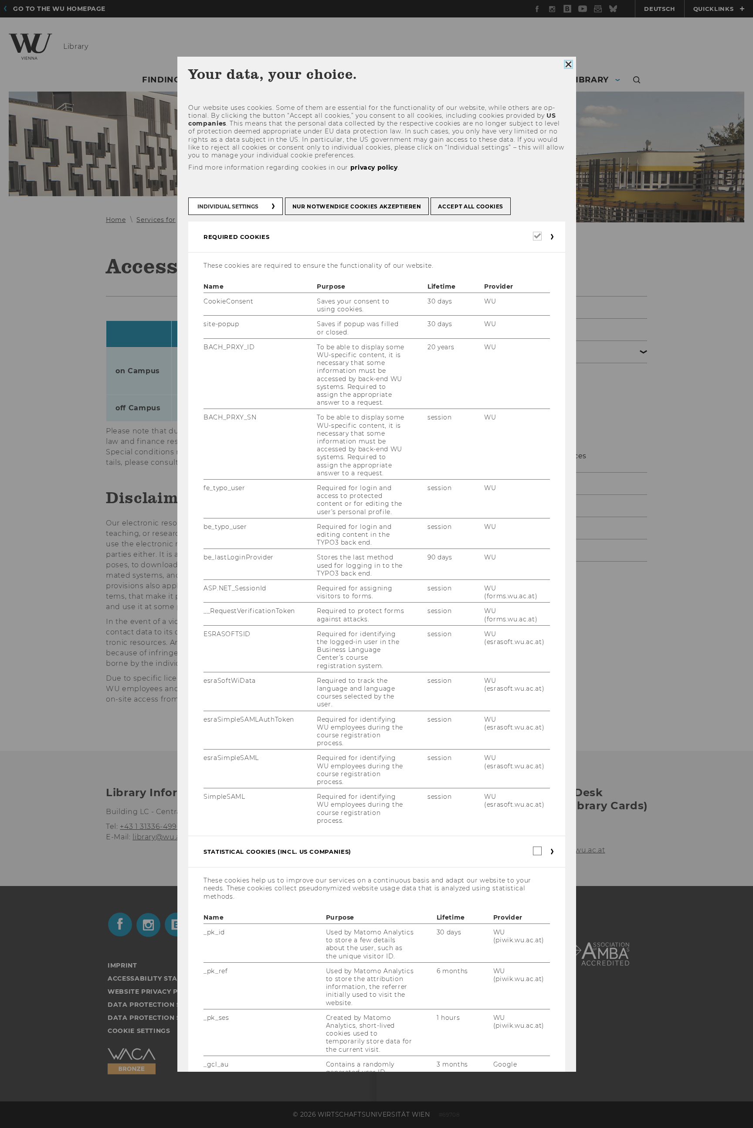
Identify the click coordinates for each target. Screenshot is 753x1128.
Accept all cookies (470, 206)
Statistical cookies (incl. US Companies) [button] (277, 851)
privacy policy (373, 167)
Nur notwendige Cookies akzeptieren (356, 206)
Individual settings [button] (227, 206)
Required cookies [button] (236, 236)
